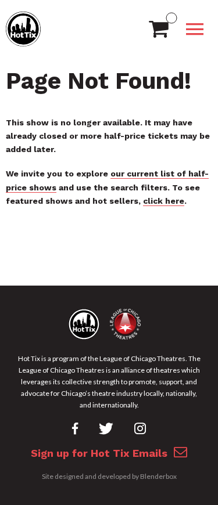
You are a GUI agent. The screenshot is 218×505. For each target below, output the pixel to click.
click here (163, 200)
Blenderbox (158, 476)
